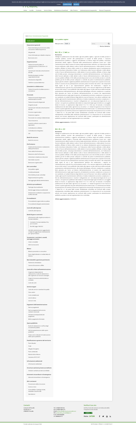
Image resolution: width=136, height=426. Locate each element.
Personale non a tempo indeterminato (39, 118)
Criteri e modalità (33, 242)
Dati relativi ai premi (33, 160)
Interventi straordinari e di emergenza (39, 374)
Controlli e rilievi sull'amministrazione (39, 269)
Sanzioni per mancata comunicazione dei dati (38, 71)
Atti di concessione (33, 245)
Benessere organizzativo (35, 162)
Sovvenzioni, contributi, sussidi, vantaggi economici (37, 238)
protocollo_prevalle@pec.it (63, 413)
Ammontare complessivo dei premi (38, 157)
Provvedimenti (31, 198)
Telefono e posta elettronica (36, 82)
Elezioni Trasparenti (104, 10)
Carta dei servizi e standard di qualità (38, 289)
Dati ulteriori (31, 394)
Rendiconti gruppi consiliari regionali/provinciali (35, 76)
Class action (31, 292)
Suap (29, 346)
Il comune (38, 10)
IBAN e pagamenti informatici (36, 319)
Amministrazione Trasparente (40, 36)
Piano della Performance (35, 151)
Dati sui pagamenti (33, 307)
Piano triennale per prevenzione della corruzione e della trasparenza (39, 48)
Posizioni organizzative (34, 112)
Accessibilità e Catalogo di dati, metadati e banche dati (36, 390)
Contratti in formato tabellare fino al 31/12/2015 (39, 223)
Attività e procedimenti (34, 184)
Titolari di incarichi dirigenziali (36, 102)
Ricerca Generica (105, 46)
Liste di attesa (32, 298)
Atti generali (31, 52)
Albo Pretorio (74, 10)
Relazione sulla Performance (36, 154)
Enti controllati (32, 166)
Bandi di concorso (32, 137)
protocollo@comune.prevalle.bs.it (66, 411)
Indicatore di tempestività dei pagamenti (36, 315)
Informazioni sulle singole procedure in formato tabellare (39, 218)
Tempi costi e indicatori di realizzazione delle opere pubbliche (39, 335)
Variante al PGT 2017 (34, 357)
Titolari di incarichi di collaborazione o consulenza (38, 90)
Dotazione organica (33, 115)
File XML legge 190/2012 (36, 226)
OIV (29, 133)
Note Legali (94, 424)
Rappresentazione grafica (35, 177)
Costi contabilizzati (33, 295)
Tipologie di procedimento (35, 187)
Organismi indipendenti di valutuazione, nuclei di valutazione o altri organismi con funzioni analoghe (38, 273)
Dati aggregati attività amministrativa (38, 180)
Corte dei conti (32, 283)
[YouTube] (107, 416)
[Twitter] (103, 416)
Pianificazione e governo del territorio (39, 340)
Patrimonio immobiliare (34, 262)
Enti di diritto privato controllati (36, 175)
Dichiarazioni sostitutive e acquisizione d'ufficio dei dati (39, 193)
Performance (31, 144)
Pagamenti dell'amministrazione (37, 304)
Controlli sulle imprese (34, 208)
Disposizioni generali (33, 45)
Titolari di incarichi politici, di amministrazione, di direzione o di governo (37, 66)
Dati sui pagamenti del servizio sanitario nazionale (37, 311)
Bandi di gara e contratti (34, 214)
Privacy (101, 424)
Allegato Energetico (33, 349)
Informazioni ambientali (34, 361)
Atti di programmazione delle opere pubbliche (38, 331)
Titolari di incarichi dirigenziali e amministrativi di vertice (37, 98)
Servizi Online (48, 10)
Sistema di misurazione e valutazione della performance (38, 147)
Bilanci (29, 248)
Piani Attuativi (32, 343)
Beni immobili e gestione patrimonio (38, 260)
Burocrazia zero (32, 58)
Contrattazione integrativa (35, 131)
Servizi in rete (32, 301)
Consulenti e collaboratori (35, 86)
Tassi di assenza (33, 120)
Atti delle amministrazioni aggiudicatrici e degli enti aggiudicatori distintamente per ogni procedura (39, 231)
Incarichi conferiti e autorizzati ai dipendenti (37, 124)
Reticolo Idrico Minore (34, 354)
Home (25, 10)
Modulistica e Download (61, 10)
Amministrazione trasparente (88, 10)
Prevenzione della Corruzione (36, 384)
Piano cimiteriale (33, 351)
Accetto (76, 4)
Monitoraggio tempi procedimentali (38, 190)
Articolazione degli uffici (35, 80)
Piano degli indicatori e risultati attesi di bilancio (39, 255)
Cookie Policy (108, 424)
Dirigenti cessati (32, 105)
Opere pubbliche (32, 323)
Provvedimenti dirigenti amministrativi (38, 204)
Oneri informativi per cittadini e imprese (39, 55)
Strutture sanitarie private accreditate (39, 368)
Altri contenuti (31, 381)
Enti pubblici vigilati (33, 169)
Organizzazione (32, 62)
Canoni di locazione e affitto (36, 265)
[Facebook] (99, 416)
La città (31, 10)
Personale (30, 95)
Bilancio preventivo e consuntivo (37, 251)
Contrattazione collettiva (35, 128)
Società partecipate (33, 172)
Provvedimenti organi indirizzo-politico (39, 201)
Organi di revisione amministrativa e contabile (38, 279)
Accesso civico (32, 387)
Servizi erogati (31, 287)
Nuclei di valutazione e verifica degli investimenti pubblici (38, 326)
